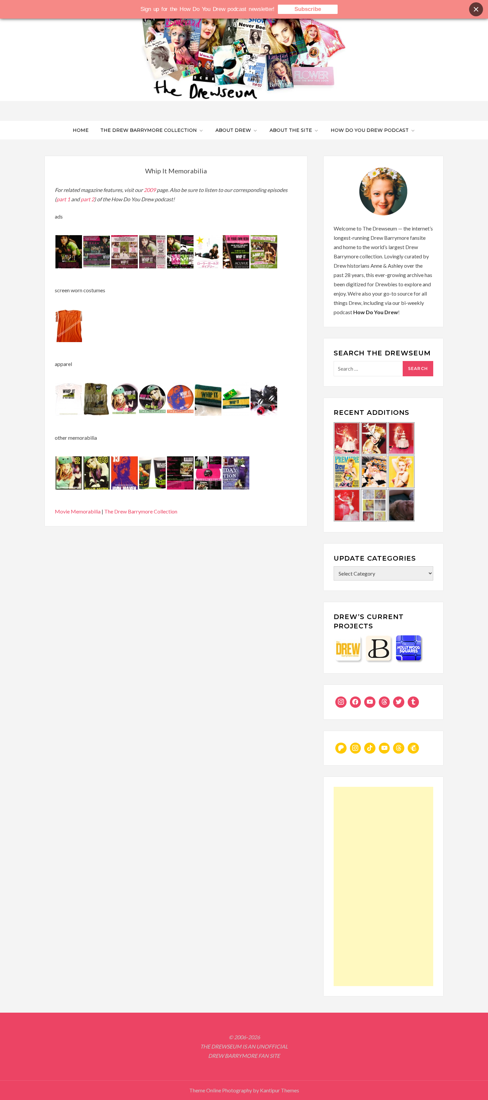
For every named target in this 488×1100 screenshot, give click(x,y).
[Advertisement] (383, 886)
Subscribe (307, 9)
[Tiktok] (370, 748)
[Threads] (384, 702)
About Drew (233, 130)
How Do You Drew (375, 312)
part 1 (63, 199)
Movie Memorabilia (78, 511)
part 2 (87, 199)
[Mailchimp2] (413, 748)
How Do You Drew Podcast (370, 130)
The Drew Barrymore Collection (148, 130)
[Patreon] (341, 748)
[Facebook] (355, 702)
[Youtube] (370, 702)
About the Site (291, 130)
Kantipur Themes (279, 1090)
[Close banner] (476, 9)
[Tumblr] (413, 702)
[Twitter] (398, 702)
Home (81, 130)
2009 (150, 190)
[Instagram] (341, 702)
